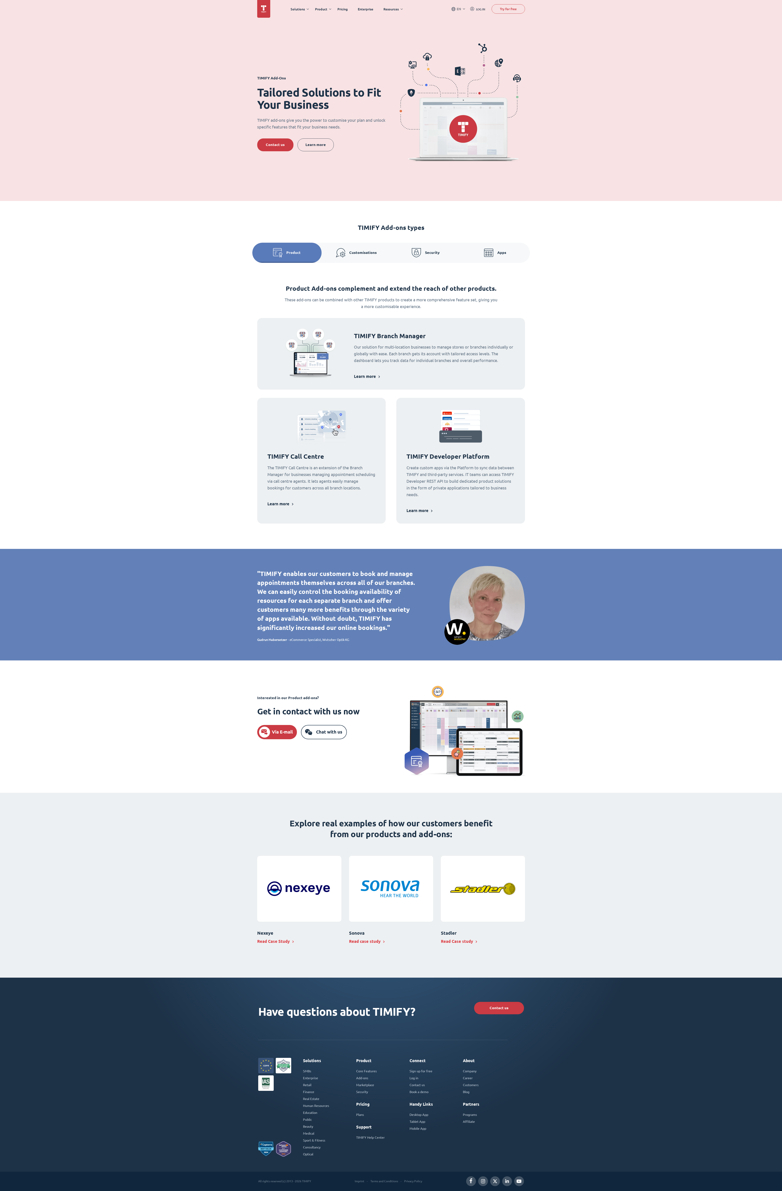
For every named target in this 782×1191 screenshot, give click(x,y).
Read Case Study (273, 941)
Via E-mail (282, 732)
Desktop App (419, 1114)
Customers (471, 1085)
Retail (307, 1085)
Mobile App (418, 1128)
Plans (360, 1114)
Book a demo (419, 1092)
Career (468, 1078)
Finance (308, 1092)
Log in (414, 1078)
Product (293, 252)
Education (310, 1112)
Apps (501, 252)
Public (307, 1119)
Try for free (508, 9)
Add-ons (362, 1078)
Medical (308, 1133)
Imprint (359, 1181)
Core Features (366, 1071)
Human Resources (316, 1106)
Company (470, 1071)
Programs (470, 1114)
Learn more (315, 145)
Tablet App (417, 1121)
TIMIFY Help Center (370, 1137)
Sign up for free (421, 1071)
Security (432, 252)
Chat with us (329, 732)
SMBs (307, 1071)
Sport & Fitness (314, 1140)
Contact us (275, 145)
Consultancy (312, 1147)
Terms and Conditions (384, 1181)
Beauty (308, 1126)
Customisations (363, 252)
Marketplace (365, 1085)
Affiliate (469, 1121)
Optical (308, 1154)
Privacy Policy (413, 1181)
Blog (466, 1092)
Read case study (365, 941)
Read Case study (457, 941)
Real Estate (311, 1099)
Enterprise (365, 9)
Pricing (342, 9)
